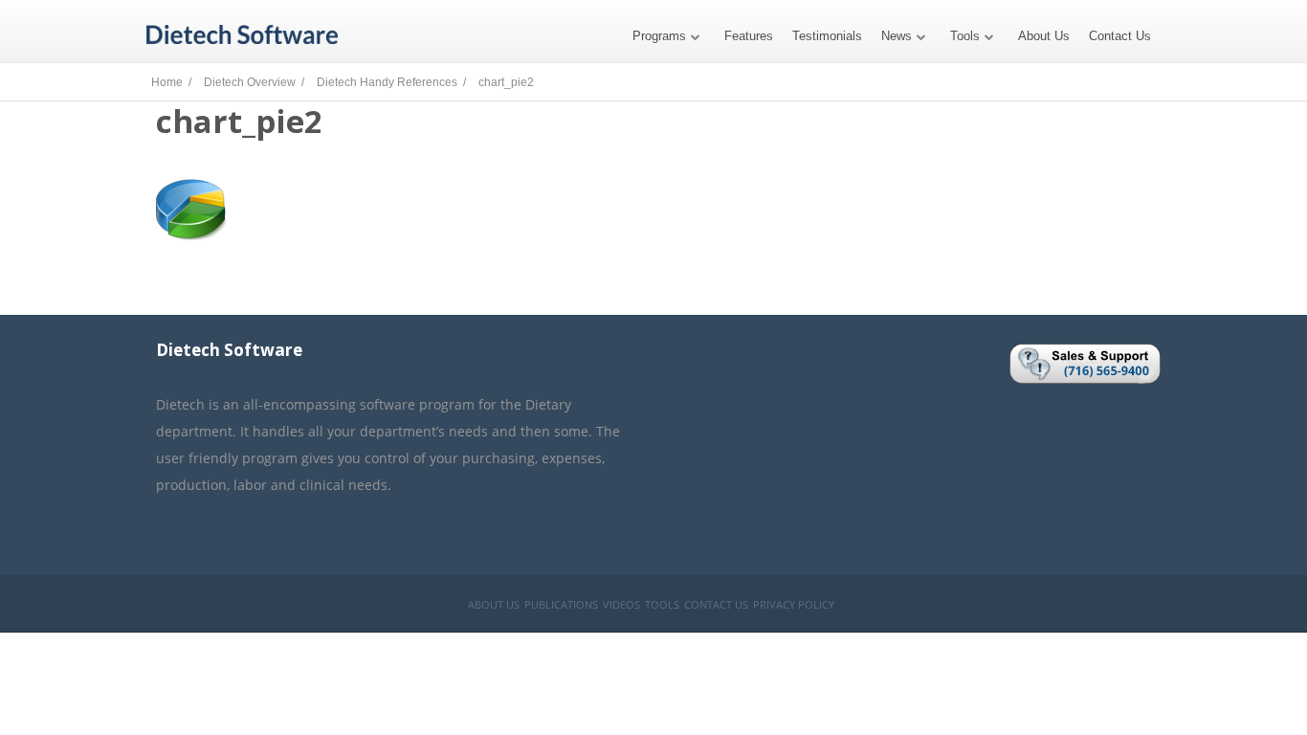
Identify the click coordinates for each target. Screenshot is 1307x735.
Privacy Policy (793, 604)
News (896, 36)
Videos (621, 604)
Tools (965, 36)
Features (748, 36)
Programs (659, 36)
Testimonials (827, 36)
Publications (561, 604)
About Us (1044, 36)
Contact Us (1120, 36)
